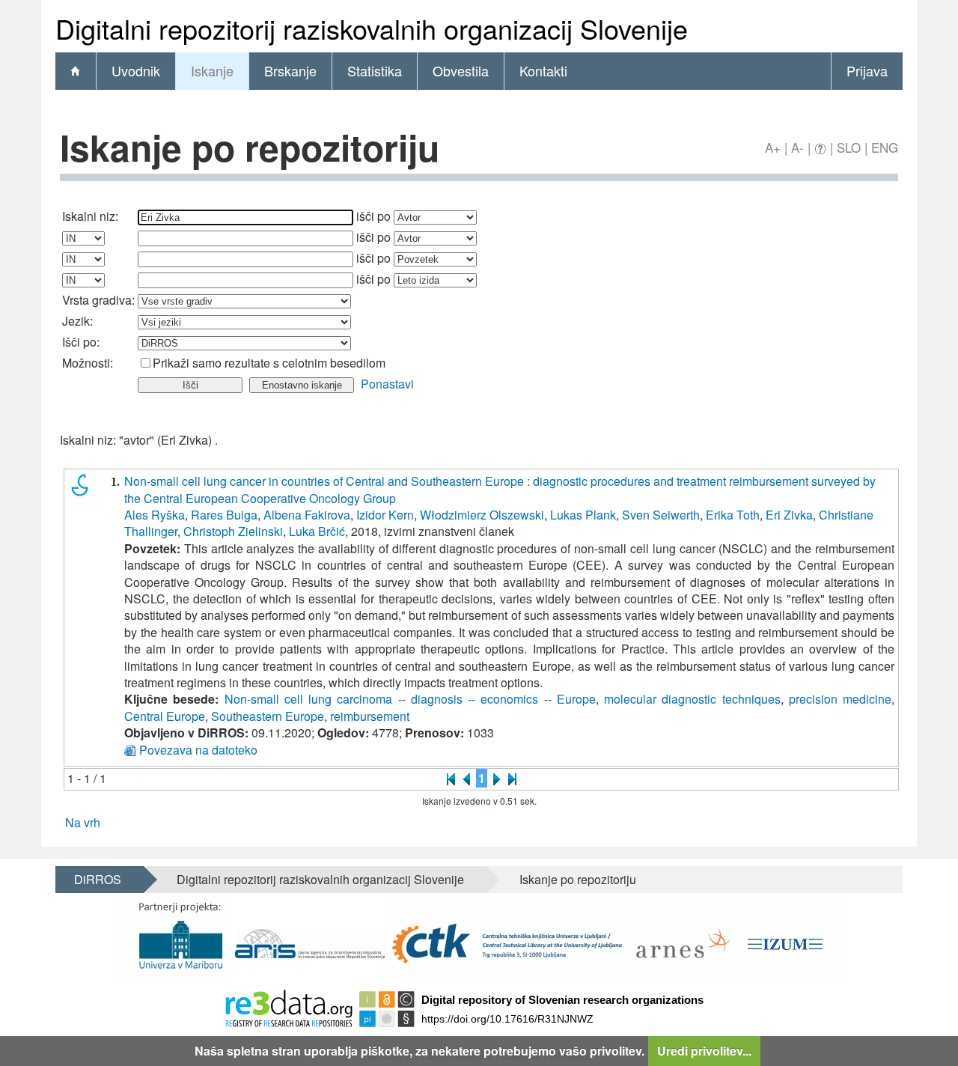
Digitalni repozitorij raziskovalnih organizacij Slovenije (320, 879)
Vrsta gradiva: (98, 299)
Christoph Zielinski (233, 531)
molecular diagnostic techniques (692, 698)
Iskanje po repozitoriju (577, 879)
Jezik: (77, 320)
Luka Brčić (317, 531)
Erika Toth (733, 514)
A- (797, 147)
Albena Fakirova (306, 514)
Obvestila (461, 70)
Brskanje (290, 70)
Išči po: (81, 341)
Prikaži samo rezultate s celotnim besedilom (269, 362)
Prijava (867, 70)
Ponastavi (387, 383)
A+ (773, 147)
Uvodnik (136, 70)
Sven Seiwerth (661, 514)
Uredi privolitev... (704, 1050)
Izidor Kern (385, 514)
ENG (884, 147)
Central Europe (164, 716)
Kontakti (543, 70)
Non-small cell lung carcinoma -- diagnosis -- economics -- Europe (410, 698)
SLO (849, 147)
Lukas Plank (583, 514)
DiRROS (97, 879)
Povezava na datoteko (198, 749)
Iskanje (212, 70)
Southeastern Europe (267, 716)
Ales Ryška (154, 514)
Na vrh (82, 822)
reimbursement (369, 716)
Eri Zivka (789, 514)
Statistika (374, 70)
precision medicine (840, 698)
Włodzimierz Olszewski (482, 514)
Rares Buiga (224, 514)
